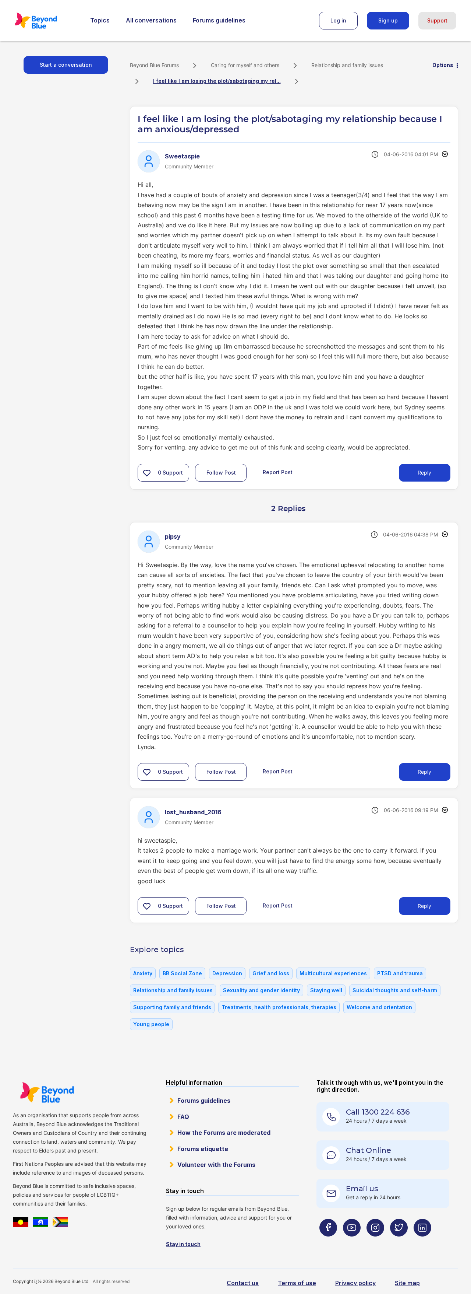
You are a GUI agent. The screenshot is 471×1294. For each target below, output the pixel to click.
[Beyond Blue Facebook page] (328, 1242)
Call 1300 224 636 (378, 1112)
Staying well (326, 990)
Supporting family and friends (172, 1007)
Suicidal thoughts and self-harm (395, 990)
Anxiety (142, 973)
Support (437, 20)
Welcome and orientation (379, 1007)
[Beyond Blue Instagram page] (375, 1242)
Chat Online (368, 1150)
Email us (362, 1188)
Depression (227, 973)
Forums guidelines (219, 20)
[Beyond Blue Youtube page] (352, 1242)
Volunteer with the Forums (216, 1164)
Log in (338, 20)
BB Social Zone (182, 973)
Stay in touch (183, 1244)
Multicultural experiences (333, 973)
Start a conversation (66, 65)
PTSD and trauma (400, 973)
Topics (100, 20)
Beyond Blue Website (47, 1092)
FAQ (183, 1116)
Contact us (243, 1283)
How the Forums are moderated (223, 1132)
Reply (424, 472)
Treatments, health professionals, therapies (279, 1007)
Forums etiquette (202, 1149)
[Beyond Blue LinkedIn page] (422, 1242)
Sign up (388, 20)
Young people (151, 1024)
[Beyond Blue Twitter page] (399, 1242)
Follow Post (221, 472)
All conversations (151, 20)
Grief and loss (270, 973)
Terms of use (297, 1283)
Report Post (278, 472)
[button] (147, 472)
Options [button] (442, 65)
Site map (407, 1283)
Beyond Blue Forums (46, 20)
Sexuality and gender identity (261, 990)
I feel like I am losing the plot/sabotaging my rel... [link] (217, 81)
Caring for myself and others (245, 65)
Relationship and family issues (347, 65)
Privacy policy (355, 1283)
